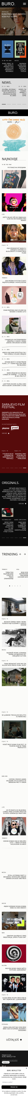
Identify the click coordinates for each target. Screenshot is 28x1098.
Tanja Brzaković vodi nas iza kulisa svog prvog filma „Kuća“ (14, 664)
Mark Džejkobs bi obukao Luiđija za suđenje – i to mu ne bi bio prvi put (14, 374)
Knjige (17, 60)
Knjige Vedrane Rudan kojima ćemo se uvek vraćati (15, 907)
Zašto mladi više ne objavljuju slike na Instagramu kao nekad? (14, 218)
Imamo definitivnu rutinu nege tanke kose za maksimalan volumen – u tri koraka (20, 526)
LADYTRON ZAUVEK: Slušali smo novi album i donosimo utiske (14, 384)
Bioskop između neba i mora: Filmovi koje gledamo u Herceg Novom (14, 623)
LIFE (3, 214)
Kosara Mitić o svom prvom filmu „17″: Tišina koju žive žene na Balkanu (14, 363)
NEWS (3, 932)
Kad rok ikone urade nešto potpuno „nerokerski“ (15, 969)
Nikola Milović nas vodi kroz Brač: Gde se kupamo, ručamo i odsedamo (14, 1028)
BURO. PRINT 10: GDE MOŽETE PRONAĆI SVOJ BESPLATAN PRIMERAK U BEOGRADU (7, 67)
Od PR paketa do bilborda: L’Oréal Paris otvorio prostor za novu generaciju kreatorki (14, 811)
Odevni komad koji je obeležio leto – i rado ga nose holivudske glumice (14, 842)
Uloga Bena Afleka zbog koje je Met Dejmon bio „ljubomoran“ (14, 998)
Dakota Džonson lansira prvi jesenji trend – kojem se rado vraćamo (7, 576)
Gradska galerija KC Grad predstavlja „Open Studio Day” (14, 936)
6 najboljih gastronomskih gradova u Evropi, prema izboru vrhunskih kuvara (15, 341)
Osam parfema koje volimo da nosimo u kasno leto (14, 311)
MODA (3, 569)
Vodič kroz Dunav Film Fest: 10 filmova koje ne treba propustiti (14, 745)
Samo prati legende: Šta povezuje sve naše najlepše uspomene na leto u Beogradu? (8, 526)
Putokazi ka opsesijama (17, 167)
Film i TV (5, 245)
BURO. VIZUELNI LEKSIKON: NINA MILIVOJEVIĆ (14, 15)
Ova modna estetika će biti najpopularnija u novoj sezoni (14, 281)
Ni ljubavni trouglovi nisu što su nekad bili (14, 716)
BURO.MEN (4, 776)
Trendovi (4, 277)
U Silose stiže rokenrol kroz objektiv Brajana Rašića (9, 91)
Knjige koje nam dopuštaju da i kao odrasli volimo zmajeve (14, 353)
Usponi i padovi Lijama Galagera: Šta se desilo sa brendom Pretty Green (16, 780)
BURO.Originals (8, 519)
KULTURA (4, 451)
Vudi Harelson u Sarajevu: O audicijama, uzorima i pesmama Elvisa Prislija (7, 458)
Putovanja (5, 1024)
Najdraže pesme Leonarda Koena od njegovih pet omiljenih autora (16, 654)
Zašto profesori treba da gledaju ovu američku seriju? (23, 576)
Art (3, 12)
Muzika (4, 650)
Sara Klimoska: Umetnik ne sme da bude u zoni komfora (20, 456)
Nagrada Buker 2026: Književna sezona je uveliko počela (22, 67)
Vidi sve (4, 433)
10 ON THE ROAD (6, 60)
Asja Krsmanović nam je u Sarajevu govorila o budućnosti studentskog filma (16, 250)
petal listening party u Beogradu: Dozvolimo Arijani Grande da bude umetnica (14, 876)
